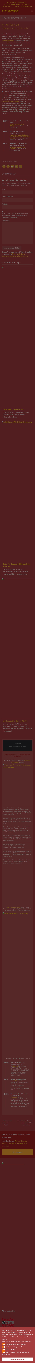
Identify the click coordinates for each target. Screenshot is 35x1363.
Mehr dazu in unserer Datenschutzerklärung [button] (16, 1341)
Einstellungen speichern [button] (17, 1359)
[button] (3, 1344)
